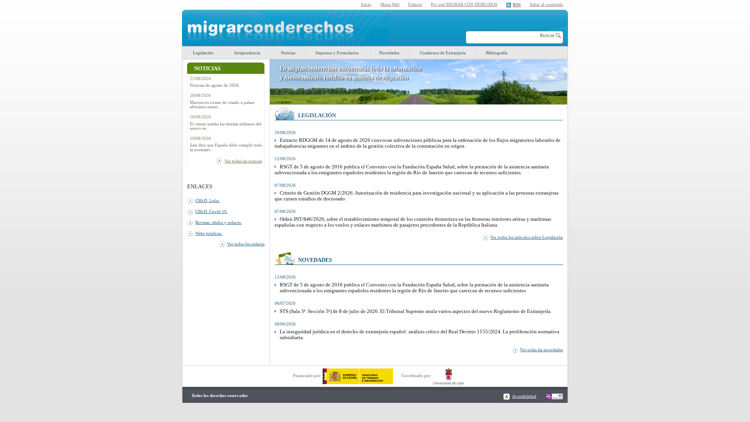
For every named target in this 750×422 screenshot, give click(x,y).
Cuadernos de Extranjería (443, 52)
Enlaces (415, 4)
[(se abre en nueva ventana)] (358, 375)
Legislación (203, 52)
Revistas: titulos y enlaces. (218, 222)
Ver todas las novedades (541, 349)
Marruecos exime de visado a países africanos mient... (222, 104)
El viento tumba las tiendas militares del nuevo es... (225, 126)
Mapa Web (390, 4)
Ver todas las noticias (243, 161)
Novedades (389, 52)
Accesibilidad (524, 396)
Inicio (366, 4)
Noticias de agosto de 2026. (215, 85)
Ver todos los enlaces (245, 243)
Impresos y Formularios (337, 52)
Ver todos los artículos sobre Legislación (526, 237)
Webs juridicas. (208, 233)
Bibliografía (496, 52)
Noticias (288, 52)
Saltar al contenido (546, 4)
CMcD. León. (207, 200)
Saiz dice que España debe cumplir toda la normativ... (226, 147)
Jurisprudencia (247, 52)
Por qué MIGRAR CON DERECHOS (464, 4)
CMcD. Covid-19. (211, 211)
